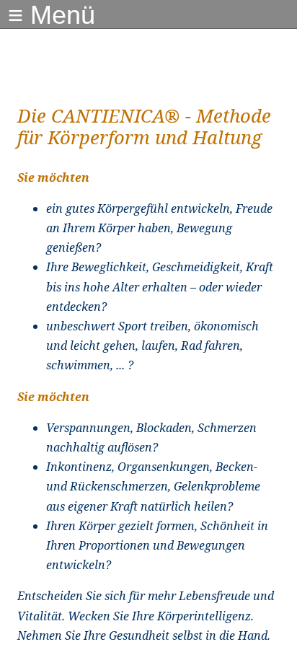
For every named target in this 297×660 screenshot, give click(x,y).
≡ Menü (51, 15)
